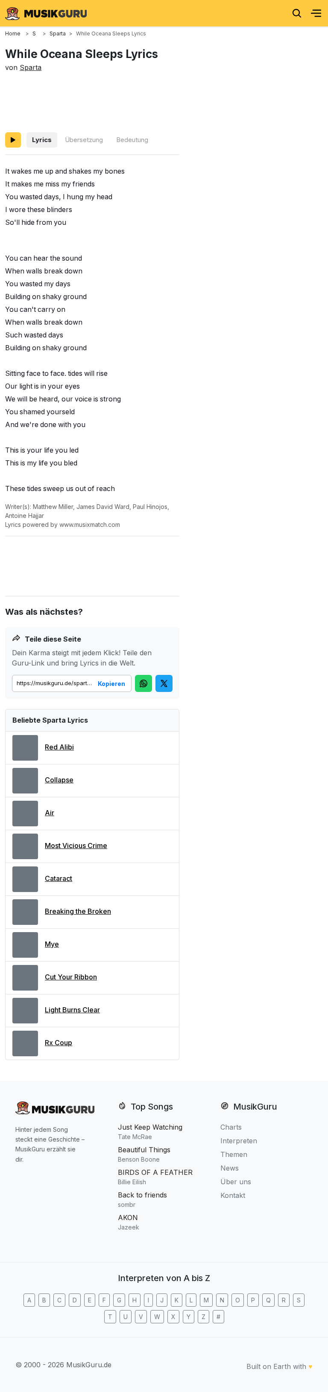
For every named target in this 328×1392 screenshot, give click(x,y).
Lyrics (42, 140)
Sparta (30, 67)
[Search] (296, 13)
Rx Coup (58, 1042)
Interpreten (238, 1140)
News (229, 1168)
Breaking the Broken (78, 911)
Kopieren (111, 683)
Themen (233, 1154)
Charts (231, 1127)
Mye (52, 944)
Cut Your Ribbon (71, 977)
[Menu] (316, 13)
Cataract (58, 878)
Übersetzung (84, 140)
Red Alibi (59, 747)
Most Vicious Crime (76, 845)
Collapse (59, 780)
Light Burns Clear (72, 1009)
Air (49, 812)
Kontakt (232, 1195)
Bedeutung (132, 140)
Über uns (235, 1181)
